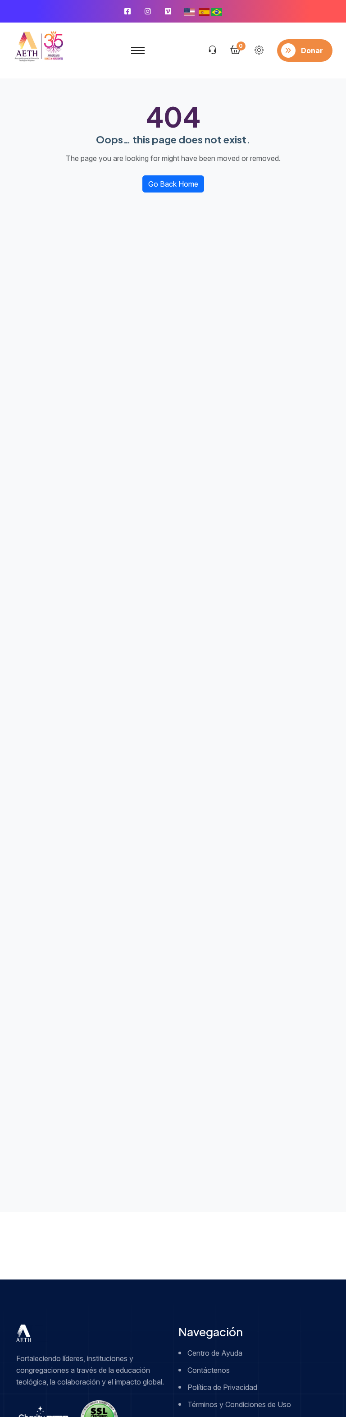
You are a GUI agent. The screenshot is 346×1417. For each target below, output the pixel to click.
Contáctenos (208, 1370)
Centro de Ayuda (214, 1352)
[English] (189, 11)
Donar (312, 50)
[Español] (204, 11)
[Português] (216, 11)
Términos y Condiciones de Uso (239, 1404)
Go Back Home (173, 183)
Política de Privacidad (222, 1387)
